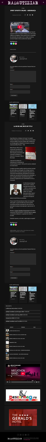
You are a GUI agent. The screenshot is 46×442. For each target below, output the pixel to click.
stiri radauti (22, 231)
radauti (32, 230)
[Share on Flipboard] (30, 15)
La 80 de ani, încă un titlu (11, 308)
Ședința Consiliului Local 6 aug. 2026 (14, 314)
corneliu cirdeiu (19, 230)
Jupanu (34, 212)
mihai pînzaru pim (27, 230)
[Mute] (36, 382)
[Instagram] (16, 44)
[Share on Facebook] (25, 15)
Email (11, 89)
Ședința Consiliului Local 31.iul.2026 (14, 321)
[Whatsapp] (14, 44)
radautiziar (17, 231)
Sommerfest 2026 (10, 318)
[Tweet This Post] (27, 15)
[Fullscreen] (38, 382)
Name (11, 84)
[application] (23, 373)
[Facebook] (11, 44)
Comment (12, 70)
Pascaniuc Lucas (27, 439)
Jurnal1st (23, 59)
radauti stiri (12, 231)
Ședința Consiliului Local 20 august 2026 (15, 311)
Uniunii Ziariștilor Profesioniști (22, 210)
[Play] (7, 382)
